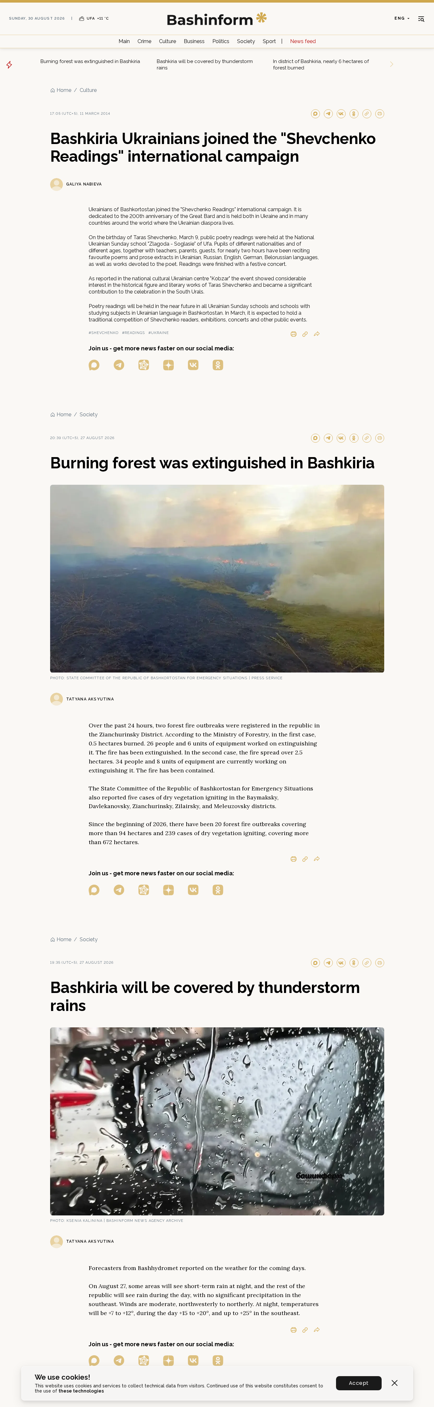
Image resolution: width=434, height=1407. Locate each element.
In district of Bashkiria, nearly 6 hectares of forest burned (321, 65)
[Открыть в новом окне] (94, 365)
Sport (269, 41)
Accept (358, 1383)
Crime (144, 41)
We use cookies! (62, 1377)
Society (246, 41)
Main (124, 41)
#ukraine (158, 333)
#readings (133, 333)
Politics (220, 41)
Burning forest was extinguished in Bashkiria (90, 61)
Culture (167, 41)
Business (194, 41)
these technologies (81, 1390)
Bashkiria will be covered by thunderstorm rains (205, 65)
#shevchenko (104, 333)
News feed (303, 41)
